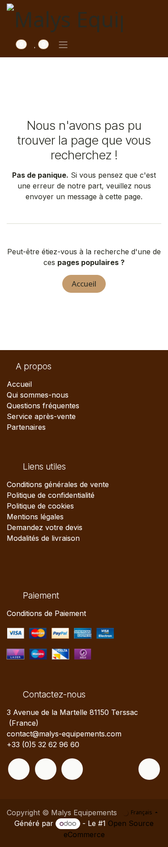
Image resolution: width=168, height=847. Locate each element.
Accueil (84, 283)
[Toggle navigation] (63, 44)
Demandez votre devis (44, 527)
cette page (123, 196)
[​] (19, 769)
